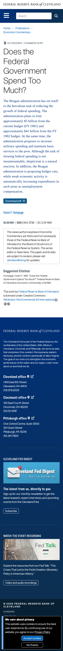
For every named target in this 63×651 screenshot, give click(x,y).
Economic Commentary (17, 32)
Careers (9, 611)
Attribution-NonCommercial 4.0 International (28, 300)
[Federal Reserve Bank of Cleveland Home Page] (31, 5)
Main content (16, 2)
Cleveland (14, 376)
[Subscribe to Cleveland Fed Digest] (31, 474)
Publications (22, 28)
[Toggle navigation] (6, 15)
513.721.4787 (10, 411)
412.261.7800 (10, 436)
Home (6, 28)
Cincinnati (15, 397)
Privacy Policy (42, 632)
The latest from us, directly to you (27, 488)
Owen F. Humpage (13, 212)
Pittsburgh (15, 418)
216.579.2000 (11, 390)
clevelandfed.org (16, 260)
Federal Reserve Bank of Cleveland (38, 292)
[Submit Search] (56, 15)
